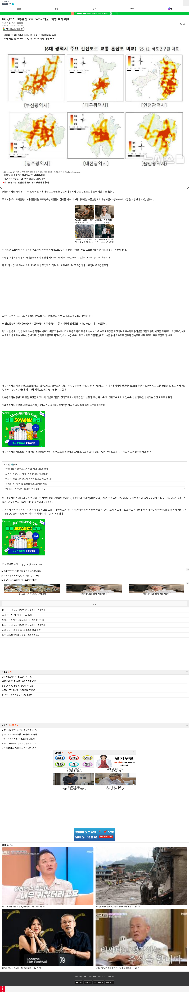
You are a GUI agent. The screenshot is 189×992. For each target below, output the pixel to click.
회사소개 (78, 976)
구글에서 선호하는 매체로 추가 (14, 29)
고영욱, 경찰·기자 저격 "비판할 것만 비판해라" (26, 474)
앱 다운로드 (98, 982)
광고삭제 (2, 989)
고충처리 (110, 976)
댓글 (94, 603)
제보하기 (88, 982)
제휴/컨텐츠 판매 (89, 976)
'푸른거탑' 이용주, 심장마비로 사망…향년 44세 (26, 469)
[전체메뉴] (186, 3)
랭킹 (56, 9)
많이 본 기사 (7, 845)
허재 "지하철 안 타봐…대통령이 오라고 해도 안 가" (28, 479)
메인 (19, 9)
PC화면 (79, 982)
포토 (132, 9)
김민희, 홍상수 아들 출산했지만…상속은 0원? (26, 484)
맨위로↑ (109, 982)
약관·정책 (102, 976)
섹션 (94, 9)
